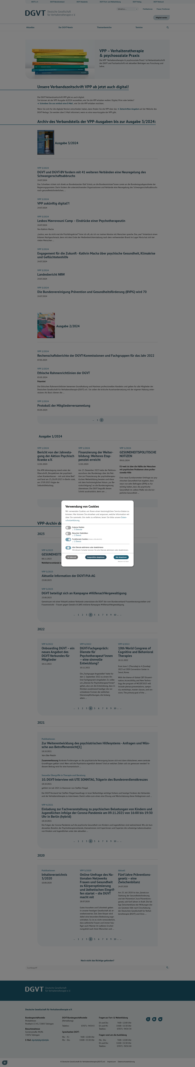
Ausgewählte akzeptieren (95, 557)
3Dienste (77, 529)
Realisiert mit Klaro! (123, 561)
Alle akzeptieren (121, 557)
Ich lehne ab (71, 557)
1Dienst (76, 535)
